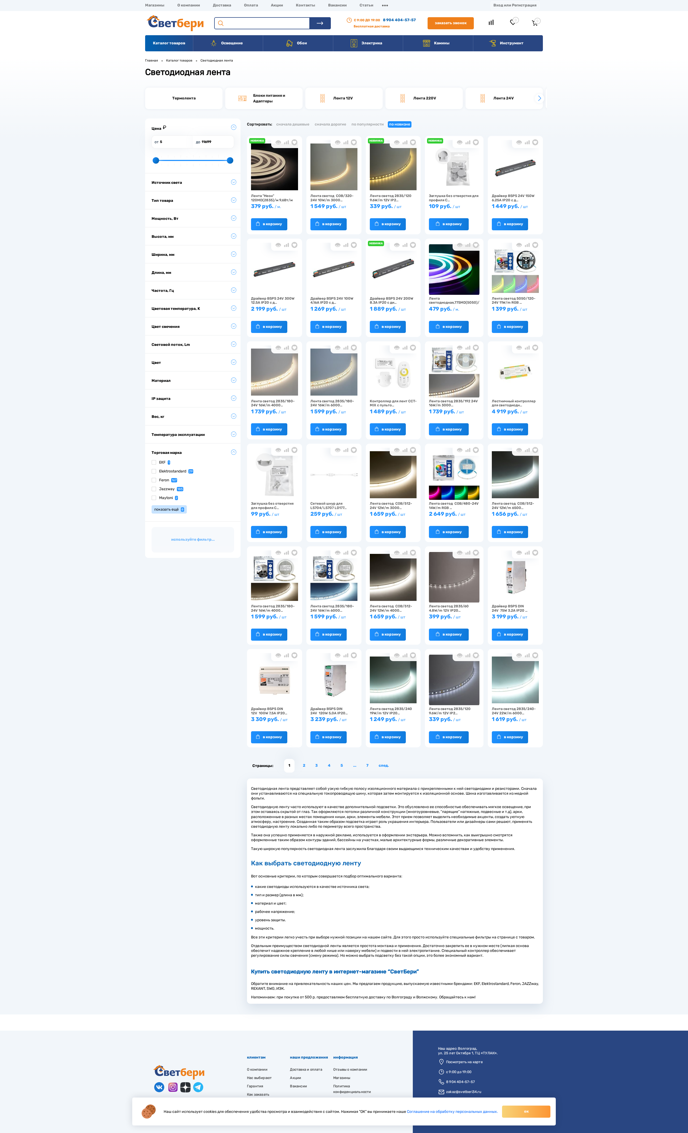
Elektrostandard (176, 471)
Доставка (222, 5)
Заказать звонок (451, 23)
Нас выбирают (259, 1078)
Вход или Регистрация (514, 5)
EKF (164, 462)
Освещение (231, 43)
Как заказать (258, 1094)
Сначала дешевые (292, 124)
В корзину (272, 224)
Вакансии (337, 5)
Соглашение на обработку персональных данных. (452, 1111)
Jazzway (171, 489)
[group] (184, 98)
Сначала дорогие (330, 124)
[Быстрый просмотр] (278, 142)
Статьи (366, 5)
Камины (441, 43)
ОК (526, 1111)
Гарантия (255, 1086)
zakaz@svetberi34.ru (463, 1092)
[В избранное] (294, 142)
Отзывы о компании (350, 1069)
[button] (148, 98)
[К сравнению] (286, 142)
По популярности (368, 124)
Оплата (251, 5)
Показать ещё (169, 509)
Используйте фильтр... (193, 539)
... (354, 765)
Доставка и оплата (306, 1069)
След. (384, 765)
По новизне (399, 124)
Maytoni (168, 498)
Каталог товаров (169, 43)
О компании (188, 5)
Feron (168, 480)
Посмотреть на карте (464, 1062)
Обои (301, 43)
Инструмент (511, 43)
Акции (277, 5)
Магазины (154, 5)
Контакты (305, 5)
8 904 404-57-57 (399, 20)
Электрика (371, 43)
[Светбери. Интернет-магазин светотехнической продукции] (178, 1078)
